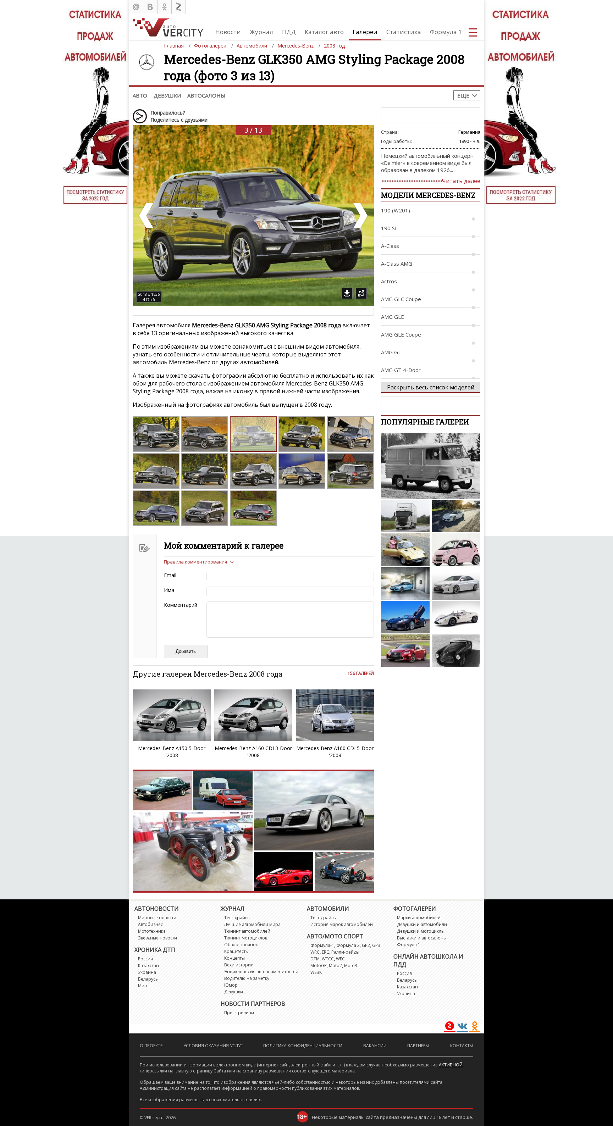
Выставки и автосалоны (422, 938)
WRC (315, 952)
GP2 (366, 945)
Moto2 (335, 966)
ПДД (289, 32)
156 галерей (361, 673)
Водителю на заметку (246, 978)
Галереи (365, 32)
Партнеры (418, 1046)
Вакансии (375, 1046)
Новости (228, 32)
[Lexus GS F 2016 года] (405, 650)
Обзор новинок (241, 945)
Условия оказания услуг (213, 1046)
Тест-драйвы (237, 918)
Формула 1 (446, 32)
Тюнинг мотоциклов (245, 938)
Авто (140, 95)
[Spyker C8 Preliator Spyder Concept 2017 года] (405, 617)
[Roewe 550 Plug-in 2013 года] (405, 583)
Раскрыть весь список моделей (430, 387)
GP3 (376, 945)
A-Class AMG (396, 263)
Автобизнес (150, 924)
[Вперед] (360, 215)
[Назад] (147, 215)
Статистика (403, 32)
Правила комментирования (195, 562)
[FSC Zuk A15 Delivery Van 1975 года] (430, 466)
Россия (145, 959)
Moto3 (350, 966)
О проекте (151, 1046)
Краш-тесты (236, 951)
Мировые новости (157, 918)
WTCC (328, 959)
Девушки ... (235, 992)
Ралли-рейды (345, 952)
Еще (463, 95)
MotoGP (318, 966)
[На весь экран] (361, 293)
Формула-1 (322, 945)
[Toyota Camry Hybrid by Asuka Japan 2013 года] (456, 583)
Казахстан (148, 966)
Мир (142, 986)
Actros (389, 281)
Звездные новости (157, 938)
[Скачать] (347, 293)
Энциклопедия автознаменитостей (261, 972)
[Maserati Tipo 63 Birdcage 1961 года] (456, 617)
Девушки (167, 95)
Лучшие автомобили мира (252, 924)
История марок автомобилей (341, 924)
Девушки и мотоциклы (420, 931)
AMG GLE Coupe (401, 334)
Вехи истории (239, 965)
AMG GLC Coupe (401, 299)
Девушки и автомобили (422, 924)
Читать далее (461, 181)
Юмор (231, 985)
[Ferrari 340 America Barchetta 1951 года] (456, 650)
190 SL (389, 228)
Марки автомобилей (419, 918)
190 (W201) (395, 210)
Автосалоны (206, 95)
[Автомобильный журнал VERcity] (168, 27)
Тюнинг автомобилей (247, 931)
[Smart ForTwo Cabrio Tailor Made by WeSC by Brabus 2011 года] (456, 549)
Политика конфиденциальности (302, 1046)
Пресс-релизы (239, 1013)
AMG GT (391, 352)
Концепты (234, 958)
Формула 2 (348, 945)
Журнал (261, 32)
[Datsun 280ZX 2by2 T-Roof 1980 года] (405, 549)
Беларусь (148, 979)
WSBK (316, 972)
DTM (315, 959)
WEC (340, 959)
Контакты (461, 1046)
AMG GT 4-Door (401, 369)
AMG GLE (392, 316)
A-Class (390, 245)
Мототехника (152, 931)
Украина (147, 972)
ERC (325, 952)
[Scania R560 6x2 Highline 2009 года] (405, 516)
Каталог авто (324, 32)
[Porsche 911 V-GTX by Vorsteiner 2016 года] (456, 516)
